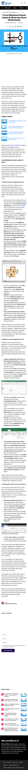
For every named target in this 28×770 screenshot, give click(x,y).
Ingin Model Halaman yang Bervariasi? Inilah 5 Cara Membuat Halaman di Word (11, 729)
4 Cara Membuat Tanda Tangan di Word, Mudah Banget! (10, 715)
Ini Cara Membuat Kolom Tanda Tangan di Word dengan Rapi (16, 127)
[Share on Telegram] (21, 26)
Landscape (22, 205)
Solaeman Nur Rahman (11, 22)
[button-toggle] (25, 3)
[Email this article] (18, 26)
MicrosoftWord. (5, 744)
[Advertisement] (14, 71)
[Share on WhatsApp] (15, 26)
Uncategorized (13, 12)
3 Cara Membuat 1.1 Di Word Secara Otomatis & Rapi (11, 719)
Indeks (7, 12)
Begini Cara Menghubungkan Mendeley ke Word (11, 704)
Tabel (14, 8)
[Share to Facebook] (10, 26)
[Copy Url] (7, 26)
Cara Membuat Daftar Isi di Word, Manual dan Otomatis (11, 700)
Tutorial (21, 8)
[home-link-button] (2, 8)
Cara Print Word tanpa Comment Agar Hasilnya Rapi (11, 724)
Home (4, 12)
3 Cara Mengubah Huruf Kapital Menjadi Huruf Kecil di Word (16, 132)
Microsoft (7, 8)
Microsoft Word (15, 145)
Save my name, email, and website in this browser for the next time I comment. (14, 646)
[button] (21, 3)
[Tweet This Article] (13, 26)
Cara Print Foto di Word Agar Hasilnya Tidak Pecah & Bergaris (11, 695)
